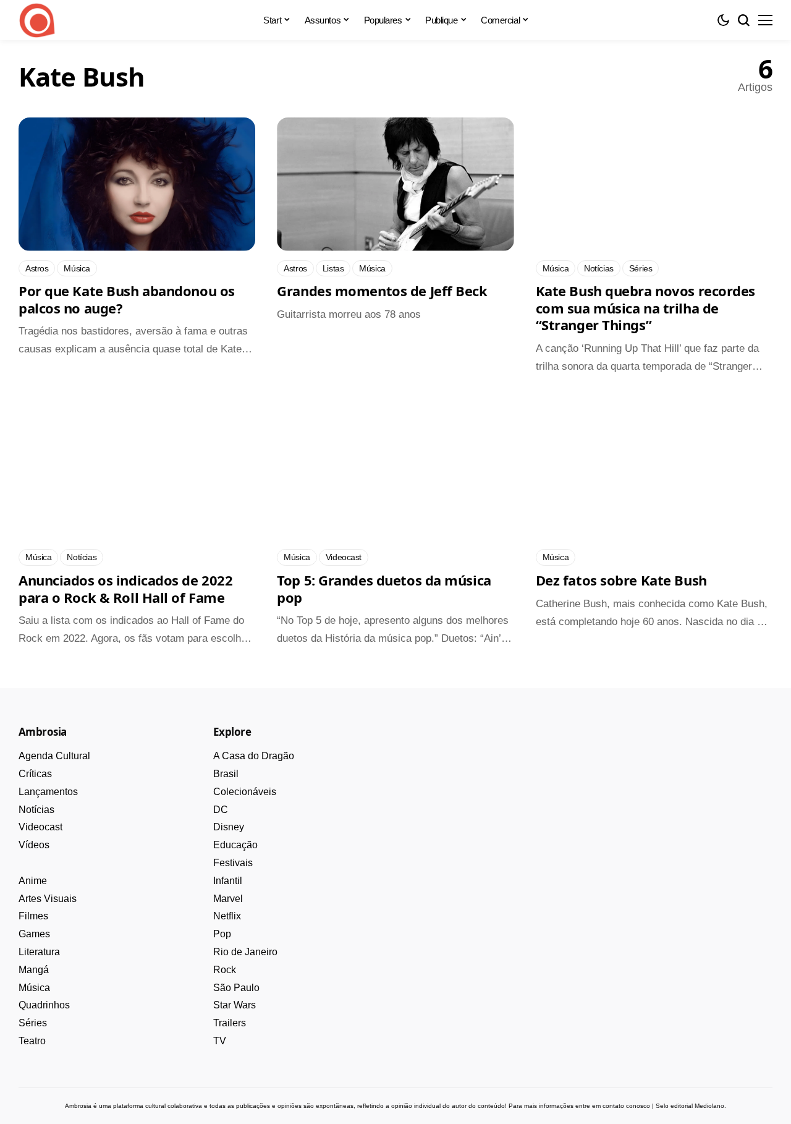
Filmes (33, 916)
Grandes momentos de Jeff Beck (382, 290)
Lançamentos (48, 791)
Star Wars (234, 1005)
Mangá (34, 969)
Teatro (32, 1041)
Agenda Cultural (54, 756)
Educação (235, 845)
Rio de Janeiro (245, 952)
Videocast (40, 827)
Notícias (36, 809)
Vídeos (34, 845)
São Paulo (236, 987)
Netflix (227, 916)
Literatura (39, 952)
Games (34, 934)
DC (220, 809)
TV (219, 1041)
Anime (33, 880)
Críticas (35, 773)
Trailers (229, 1023)
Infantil (227, 880)
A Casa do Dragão (253, 756)
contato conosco (626, 1105)
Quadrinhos (44, 1005)
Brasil (226, 773)
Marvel (228, 898)
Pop (222, 934)
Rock (224, 969)
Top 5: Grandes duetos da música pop (384, 589)
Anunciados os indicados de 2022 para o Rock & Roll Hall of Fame (125, 589)
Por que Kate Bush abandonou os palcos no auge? (127, 299)
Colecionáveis (244, 791)
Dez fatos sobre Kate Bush (621, 580)
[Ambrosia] (37, 20)
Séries (33, 1023)
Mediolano (709, 1105)
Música (34, 987)
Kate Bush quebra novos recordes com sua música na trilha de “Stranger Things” (645, 307)
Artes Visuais (48, 898)
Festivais (233, 863)
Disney (228, 827)
